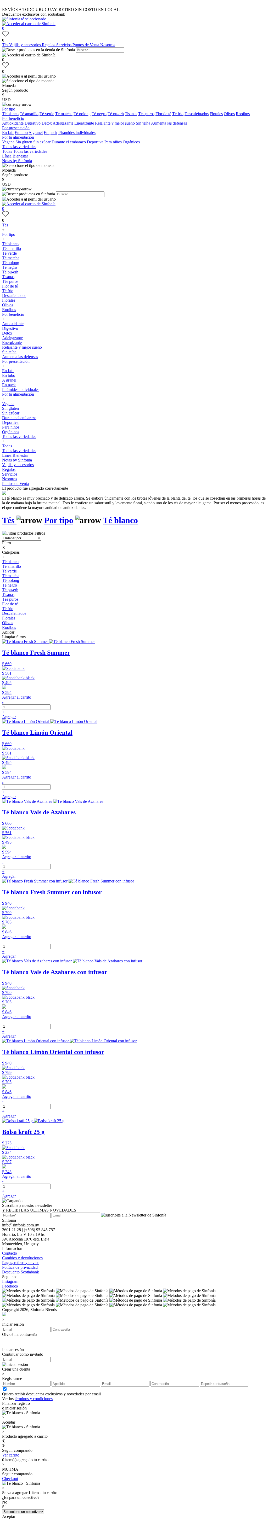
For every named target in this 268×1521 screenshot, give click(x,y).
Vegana (8, 142)
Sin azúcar (42, 142)
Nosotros (107, 45)
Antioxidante (13, 123)
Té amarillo (29, 114)
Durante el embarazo (69, 142)
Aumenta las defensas (169, 123)
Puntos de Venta (86, 45)
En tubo (21, 132)
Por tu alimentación (18, 137)
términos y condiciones (34, 1398)
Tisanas (131, 114)
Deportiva (95, 142)
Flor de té (163, 114)
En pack (50, 132)
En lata (8, 132)
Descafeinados (197, 114)
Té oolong (82, 114)
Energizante (84, 123)
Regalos (49, 45)
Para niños (113, 142)
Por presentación (16, 128)
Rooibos (243, 114)
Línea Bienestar (15, 156)
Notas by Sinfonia (17, 161)
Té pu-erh (116, 114)
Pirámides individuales (77, 132)
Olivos (229, 114)
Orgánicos (131, 142)
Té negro (99, 114)
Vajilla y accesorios (25, 45)
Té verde (47, 114)
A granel (36, 132)
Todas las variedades (19, 146)
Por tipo (8, 109)
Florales (216, 114)
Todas (7, 151)
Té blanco (10, 114)
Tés (5, 45)
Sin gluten (23, 142)
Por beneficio (13, 118)
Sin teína (143, 123)
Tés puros (146, 114)
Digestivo (33, 123)
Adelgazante (63, 123)
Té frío (177, 114)
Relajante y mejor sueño (115, 123)
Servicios (64, 45)
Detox (47, 123)
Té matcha (63, 114)
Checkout (10, 1478)
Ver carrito (10, 1455)
